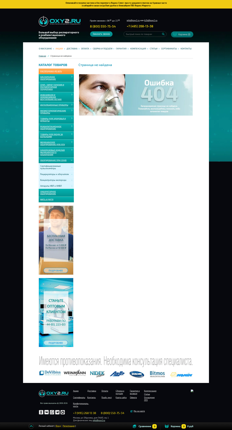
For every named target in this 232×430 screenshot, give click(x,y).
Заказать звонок (101, 33)
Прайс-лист (106, 397)
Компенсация (138, 48)
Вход (58, 425)
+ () (140, 26)
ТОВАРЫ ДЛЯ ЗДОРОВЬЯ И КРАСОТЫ (53, 119)
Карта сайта (121, 397)
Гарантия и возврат (135, 392)
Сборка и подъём (102, 48)
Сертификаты (169, 48)
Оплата (85, 48)
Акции (59, 48)
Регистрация (69, 425)
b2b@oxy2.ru (150, 20)
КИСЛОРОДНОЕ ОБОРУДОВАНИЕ (48, 78)
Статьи (154, 48)
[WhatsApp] (52, 414)
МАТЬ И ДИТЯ (46, 199)
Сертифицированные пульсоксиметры (50, 167)
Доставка (72, 48)
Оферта (133, 397)
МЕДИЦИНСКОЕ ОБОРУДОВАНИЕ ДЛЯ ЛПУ (52, 143)
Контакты (186, 48)
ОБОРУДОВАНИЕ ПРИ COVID (53, 160)
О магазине (45, 48)
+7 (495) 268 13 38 (84, 413)
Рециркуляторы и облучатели (54, 174)
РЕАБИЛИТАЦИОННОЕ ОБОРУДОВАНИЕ (50, 127)
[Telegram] (57, 414)
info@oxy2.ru (133, 20)
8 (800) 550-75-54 (103, 26)
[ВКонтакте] (47, 414)
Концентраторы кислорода (53, 180)
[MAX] (62, 414)
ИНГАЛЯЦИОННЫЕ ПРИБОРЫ (54, 105)
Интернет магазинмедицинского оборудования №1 (60, 21)
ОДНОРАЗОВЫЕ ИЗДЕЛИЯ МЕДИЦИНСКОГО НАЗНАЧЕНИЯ (52, 152)
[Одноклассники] (41, 414)
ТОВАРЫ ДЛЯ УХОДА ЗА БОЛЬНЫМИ (51, 135)
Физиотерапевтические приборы (53, 112)
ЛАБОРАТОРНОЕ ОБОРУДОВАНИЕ (48, 192)
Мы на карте (139, 411)
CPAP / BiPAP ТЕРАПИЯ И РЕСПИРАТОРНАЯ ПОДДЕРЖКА (52, 87)
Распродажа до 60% (51, 71)
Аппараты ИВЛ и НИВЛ (51, 185)
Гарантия (121, 48)
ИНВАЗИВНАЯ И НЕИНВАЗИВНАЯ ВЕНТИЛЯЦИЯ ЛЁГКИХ (51, 97)
